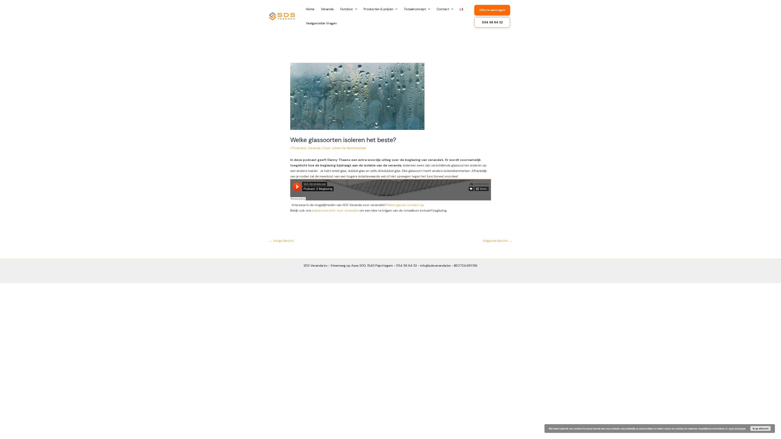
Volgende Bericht (497, 241)
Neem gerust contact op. (406, 205)
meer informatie (737, 428)
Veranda (327, 9)
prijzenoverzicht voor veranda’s (335, 210)
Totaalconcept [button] (415, 9)
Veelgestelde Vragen (321, 23)
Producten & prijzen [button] (378, 9)
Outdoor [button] (346, 9)
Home (310, 9)
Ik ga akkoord (760, 428)
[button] (355, 9)
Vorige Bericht (281, 241)
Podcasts (299, 148)
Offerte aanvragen (492, 10)
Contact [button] (443, 9)
